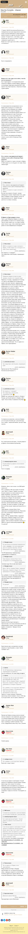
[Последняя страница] (26, 16)
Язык (11, 925)
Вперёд (22, 16)
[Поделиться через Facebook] (2, 920)
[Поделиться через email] (9, 920)
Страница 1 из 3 (14, 16)
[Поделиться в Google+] (7, 920)
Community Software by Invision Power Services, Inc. (14, 931)
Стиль (16, 925)
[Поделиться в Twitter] (4, 920)
